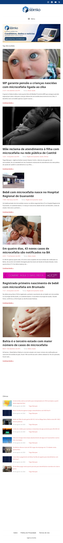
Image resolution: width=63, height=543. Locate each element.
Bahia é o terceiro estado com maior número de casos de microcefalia (27, 343)
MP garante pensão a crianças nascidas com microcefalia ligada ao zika (30, 85)
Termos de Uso (44, 533)
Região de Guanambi (33, 156)
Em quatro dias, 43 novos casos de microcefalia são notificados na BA (26, 250)
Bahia (29, 256)
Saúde (33, 90)
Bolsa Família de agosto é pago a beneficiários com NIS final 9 (31, 410)
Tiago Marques (33, 406)
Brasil (29, 90)
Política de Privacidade (28, 533)
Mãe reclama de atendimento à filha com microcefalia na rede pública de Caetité (31, 151)
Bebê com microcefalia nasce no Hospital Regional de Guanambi (31, 194)
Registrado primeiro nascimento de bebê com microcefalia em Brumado (31, 285)
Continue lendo (8, 103)
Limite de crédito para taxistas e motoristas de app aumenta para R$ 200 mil (36, 429)
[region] (31, 379)
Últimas (46, 156)
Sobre (15, 533)
